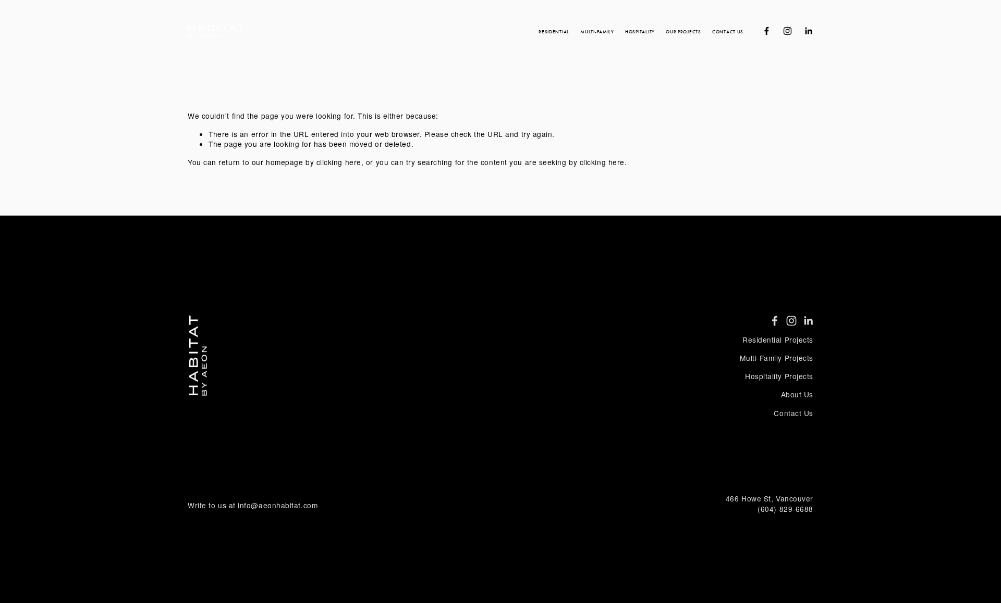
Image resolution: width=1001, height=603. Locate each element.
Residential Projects (777, 340)
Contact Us (727, 31)
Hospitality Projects (779, 376)
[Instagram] (787, 31)
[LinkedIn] (808, 31)
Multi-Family (597, 31)
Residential (554, 31)
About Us (797, 394)
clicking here (338, 162)
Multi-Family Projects (776, 358)
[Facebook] (767, 31)
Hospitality (640, 31)
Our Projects (683, 31)
